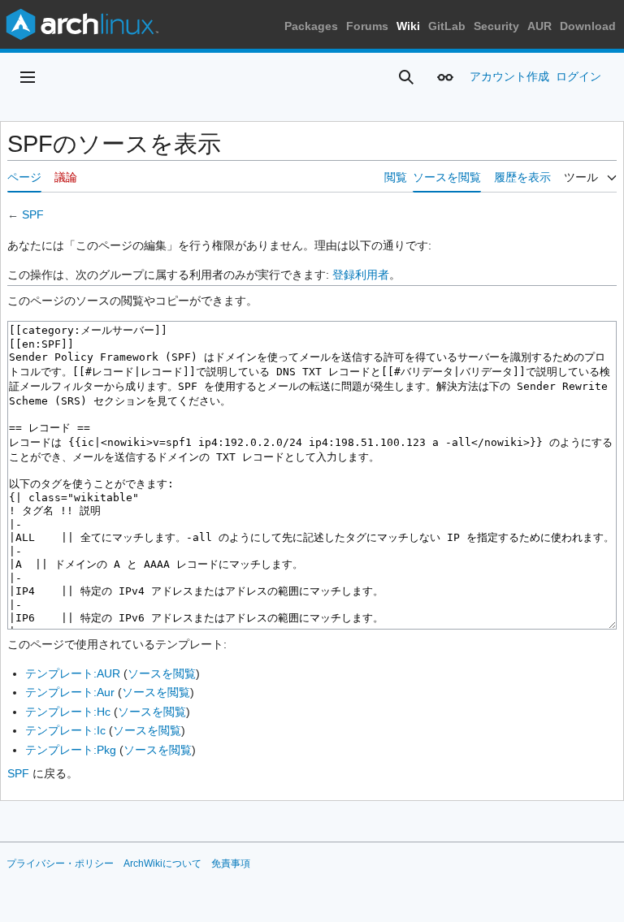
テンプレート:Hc (67, 711)
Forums (367, 25)
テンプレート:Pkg (70, 749)
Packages (311, 25)
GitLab (447, 25)
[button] (28, 77)
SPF (33, 214)
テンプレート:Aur (70, 692)
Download (588, 25)
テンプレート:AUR (72, 673)
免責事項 (230, 863)
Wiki (408, 25)
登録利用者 (360, 274)
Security (496, 25)
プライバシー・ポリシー (60, 863)
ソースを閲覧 (162, 673)
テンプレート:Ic (65, 730)
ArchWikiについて (163, 863)
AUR (539, 25)
